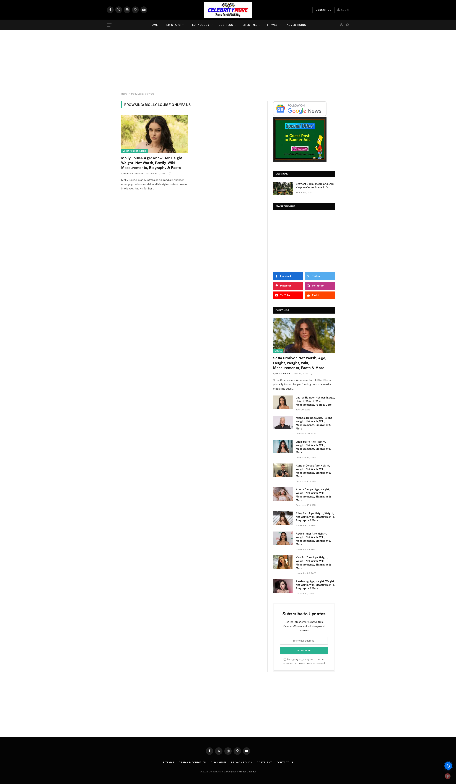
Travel (272, 25)
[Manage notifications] (447, 776)
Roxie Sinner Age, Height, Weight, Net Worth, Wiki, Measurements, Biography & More (313, 539)
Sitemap (168, 762)
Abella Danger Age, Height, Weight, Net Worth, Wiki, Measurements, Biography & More (313, 495)
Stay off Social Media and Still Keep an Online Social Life (315, 186)
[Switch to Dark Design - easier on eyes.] (341, 25)
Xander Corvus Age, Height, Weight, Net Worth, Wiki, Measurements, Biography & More (313, 471)
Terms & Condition (192, 762)
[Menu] (109, 25)
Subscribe (323, 10)
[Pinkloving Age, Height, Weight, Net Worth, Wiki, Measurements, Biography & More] (283, 586)
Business (226, 25)
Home (154, 25)
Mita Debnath (283, 373)
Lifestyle (249, 25)
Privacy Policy (305, 663)
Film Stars (172, 25)
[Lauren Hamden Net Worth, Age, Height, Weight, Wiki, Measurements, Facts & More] (283, 402)
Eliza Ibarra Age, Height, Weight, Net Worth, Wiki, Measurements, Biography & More (313, 447)
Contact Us (284, 762)
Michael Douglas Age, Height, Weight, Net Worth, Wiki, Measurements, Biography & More (314, 423)
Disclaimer (219, 762)
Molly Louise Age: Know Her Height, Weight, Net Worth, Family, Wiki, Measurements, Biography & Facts (152, 163)
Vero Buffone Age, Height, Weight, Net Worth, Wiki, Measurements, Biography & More (313, 563)
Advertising (296, 25)
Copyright (264, 762)
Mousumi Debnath (133, 173)
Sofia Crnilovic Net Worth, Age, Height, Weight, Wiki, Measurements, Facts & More (299, 363)
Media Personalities (135, 151)
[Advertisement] (228, 61)
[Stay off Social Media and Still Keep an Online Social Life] (283, 188)
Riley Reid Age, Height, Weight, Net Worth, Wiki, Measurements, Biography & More (315, 517)
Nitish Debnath (248, 771)
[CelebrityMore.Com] (228, 10)
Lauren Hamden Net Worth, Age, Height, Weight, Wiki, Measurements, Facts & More (315, 401)
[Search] (347, 25)
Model (278, 351)
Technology (199, 25)
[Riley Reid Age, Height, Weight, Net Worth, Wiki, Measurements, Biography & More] (283, 518)
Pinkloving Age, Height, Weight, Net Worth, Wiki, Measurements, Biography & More (315, 585)
